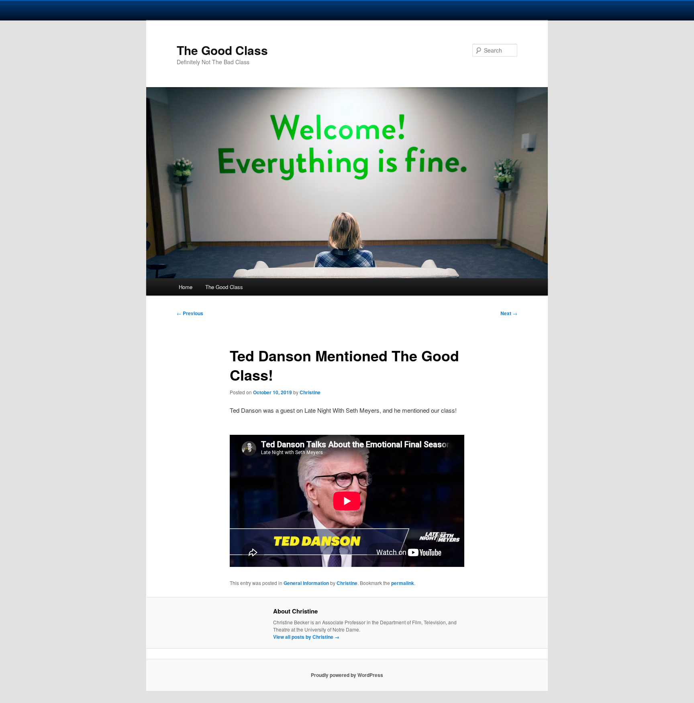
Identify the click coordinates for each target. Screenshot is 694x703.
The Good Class (222, 50)
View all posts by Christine (306, 636)
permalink (402, 583)
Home (185, 287)
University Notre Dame (73, 10)
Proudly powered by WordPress (347, 675)
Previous (190, 313)
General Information (306, 583)
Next (508, 313)
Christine (310, 392)
